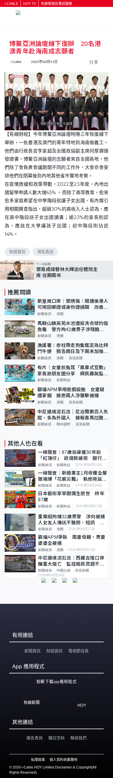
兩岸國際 (63, 424)
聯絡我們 (78, 737)
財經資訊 (17, 251)
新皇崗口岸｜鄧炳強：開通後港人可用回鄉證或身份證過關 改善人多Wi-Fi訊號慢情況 (72, 305)
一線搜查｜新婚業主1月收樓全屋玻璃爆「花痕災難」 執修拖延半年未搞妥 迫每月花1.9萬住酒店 (72, 476)
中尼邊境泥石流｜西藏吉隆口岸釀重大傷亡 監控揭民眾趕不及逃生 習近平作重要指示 (71, 561)
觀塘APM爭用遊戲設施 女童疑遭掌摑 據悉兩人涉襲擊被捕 (71, 392)
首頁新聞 (76, 358)
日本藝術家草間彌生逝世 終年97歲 (71, 496)
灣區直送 (45, 251)
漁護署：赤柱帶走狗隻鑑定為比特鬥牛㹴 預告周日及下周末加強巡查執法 (72, 349)
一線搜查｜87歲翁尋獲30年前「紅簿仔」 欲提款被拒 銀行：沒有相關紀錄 (72, 456)
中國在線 (63, 571)
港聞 (60, 314)
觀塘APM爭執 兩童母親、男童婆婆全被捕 (71, 540)
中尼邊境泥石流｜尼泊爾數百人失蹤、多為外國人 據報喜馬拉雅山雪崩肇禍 (72, 415)
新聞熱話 (63, 380)
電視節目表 (78, 650)
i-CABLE (11, 4)
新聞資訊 (44, 314)
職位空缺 (56, 737)
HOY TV (29, 4)
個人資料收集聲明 (63, 760)
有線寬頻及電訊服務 (56, 4)
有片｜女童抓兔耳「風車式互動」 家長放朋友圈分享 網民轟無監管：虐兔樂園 (72, 371)
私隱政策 (38, 760)
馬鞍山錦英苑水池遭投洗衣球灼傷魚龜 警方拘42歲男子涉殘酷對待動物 (72, 327)
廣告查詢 (34, 737)
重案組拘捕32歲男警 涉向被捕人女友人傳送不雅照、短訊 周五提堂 (71, 520)
